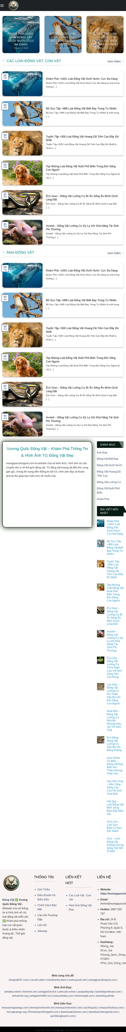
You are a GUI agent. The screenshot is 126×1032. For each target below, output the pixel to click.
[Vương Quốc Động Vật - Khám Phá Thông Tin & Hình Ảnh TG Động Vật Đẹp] (13, 5)
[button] (2, 5)
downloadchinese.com (74, 1011)
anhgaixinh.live (47, 991)
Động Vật (8, 899)
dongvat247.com (18, 979)
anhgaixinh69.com (41, 995)
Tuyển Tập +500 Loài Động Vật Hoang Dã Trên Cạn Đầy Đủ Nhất (104, 39)
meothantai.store (57, 979)
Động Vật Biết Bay (107, 458)
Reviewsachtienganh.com (43, 1011)
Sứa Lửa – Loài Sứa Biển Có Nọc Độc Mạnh (114, 826)
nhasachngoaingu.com (15, 1007)
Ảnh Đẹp (102, 452)
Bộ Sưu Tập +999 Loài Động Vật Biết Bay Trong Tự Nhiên (63, 39)
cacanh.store (37, 979)
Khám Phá (103, 499)
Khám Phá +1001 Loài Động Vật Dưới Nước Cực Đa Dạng (21, 39)
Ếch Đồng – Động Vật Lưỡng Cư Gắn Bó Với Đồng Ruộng (114, 744)
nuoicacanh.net (77, 979)
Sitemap (42, 931)
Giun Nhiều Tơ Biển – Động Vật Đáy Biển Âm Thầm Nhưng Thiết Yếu (115, 765)
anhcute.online (67, 991)
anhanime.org (20, 995)
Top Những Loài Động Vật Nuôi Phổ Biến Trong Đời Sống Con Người (81, 168)
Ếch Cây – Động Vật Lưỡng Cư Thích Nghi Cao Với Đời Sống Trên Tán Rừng (114, 667)
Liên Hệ (42, 925)
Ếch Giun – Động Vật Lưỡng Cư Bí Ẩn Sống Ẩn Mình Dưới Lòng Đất (82, 198)
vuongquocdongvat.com (102, 979)
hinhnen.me (30, 991)
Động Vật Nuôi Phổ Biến (108, 490)
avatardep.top (86, 991)
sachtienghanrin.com (62, 1016)
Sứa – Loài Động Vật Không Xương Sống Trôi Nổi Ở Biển (115, 845)
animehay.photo (105, 995)
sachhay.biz (90, 1007)
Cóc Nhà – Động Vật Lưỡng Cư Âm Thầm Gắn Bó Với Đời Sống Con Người (114, 694)
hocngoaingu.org (16, 1011)
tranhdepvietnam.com (108, 991)
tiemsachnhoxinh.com (69, 1007)
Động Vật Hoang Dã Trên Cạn (109, 473)
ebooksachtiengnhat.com (103, 1011)
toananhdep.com (63, 995)
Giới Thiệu (43, 889)
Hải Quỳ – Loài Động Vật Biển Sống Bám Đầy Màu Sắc (115, 807)
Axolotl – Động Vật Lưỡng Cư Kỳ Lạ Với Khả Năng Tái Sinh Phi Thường (82, 227)
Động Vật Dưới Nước (109, 465)
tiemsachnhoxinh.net (42, 1007)
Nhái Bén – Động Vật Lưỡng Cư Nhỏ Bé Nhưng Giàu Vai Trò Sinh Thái (114, 720)
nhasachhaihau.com (111, 1007)
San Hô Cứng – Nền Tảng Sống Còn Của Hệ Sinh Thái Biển (115, 787)
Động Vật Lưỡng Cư (109, 482)
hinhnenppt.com (84, 995)
